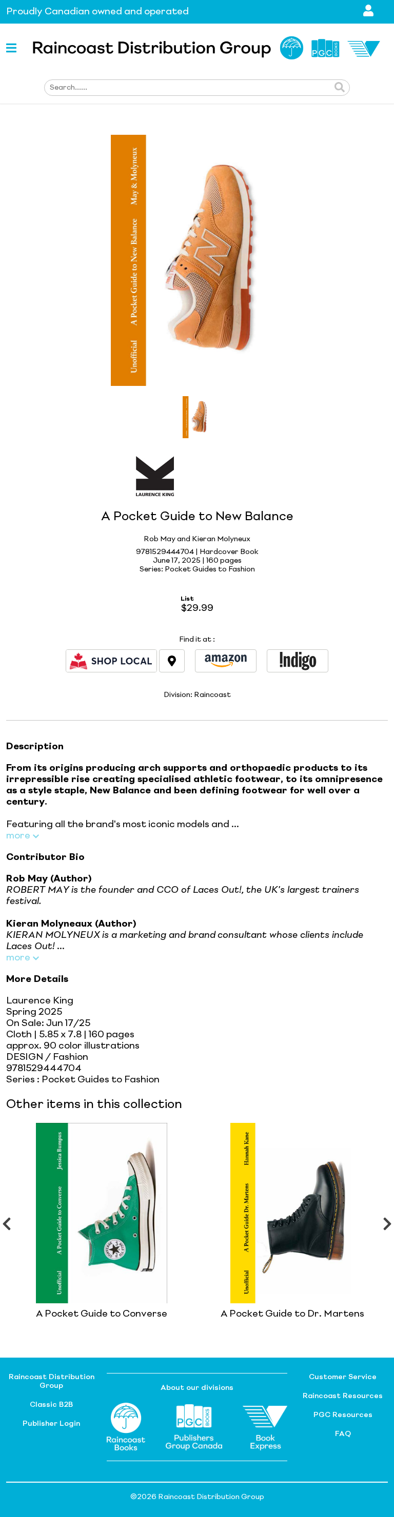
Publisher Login (51, 1423)
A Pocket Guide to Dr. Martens (292, 1314)
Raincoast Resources (343, 1396)
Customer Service (343, 1377)
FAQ (343, 1434)
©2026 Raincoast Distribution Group (197, 1497)
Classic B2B (51, 1404)
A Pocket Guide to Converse (101, 1314)
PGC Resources (342, 1415)
